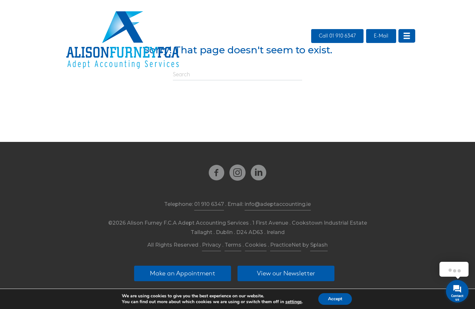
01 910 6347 (209, 204)
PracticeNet (285, 245)
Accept (335, 299)
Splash (319, 245)
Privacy (211, 245)
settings (293, 302)
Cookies (256, 245)
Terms (233, 245)
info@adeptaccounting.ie (278, 204)
